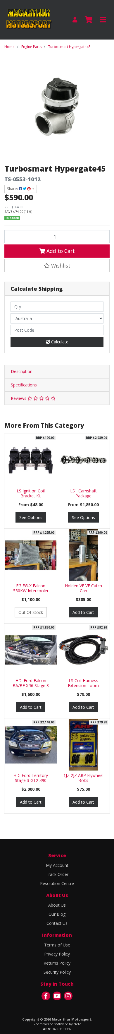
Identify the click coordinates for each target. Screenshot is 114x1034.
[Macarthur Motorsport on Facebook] (46, 996)
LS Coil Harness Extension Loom (83, 683)
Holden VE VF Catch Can (83, 588)
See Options (30, 517)
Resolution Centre (57, 883)
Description (21, 371)
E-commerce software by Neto (57, 1024)
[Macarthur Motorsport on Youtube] (57, 996)
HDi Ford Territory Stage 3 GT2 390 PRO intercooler (30, 780)
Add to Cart (60, 250)
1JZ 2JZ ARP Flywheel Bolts (83, 778)
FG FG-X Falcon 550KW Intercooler (31, 588)
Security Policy (57, 972)
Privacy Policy (57, 954)
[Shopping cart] (88, 20)
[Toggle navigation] (103, 20)
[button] (57, 265)
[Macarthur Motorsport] (28, 19)
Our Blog (57, 914)
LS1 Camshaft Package (83, 493)
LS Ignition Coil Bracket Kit (31, 493)
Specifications (24, 385)
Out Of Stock (30, 612)
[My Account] (75, 20)
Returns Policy (57, 963)
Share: (13, 188)
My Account (57, 865)
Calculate (59, 342)
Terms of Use (57, 945)
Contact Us (57, 923)
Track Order (57, 874)
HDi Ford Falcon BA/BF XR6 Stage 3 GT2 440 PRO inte (31, 685)
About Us (57, 905)
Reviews (19, 398)
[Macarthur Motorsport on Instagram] (68, 996)
